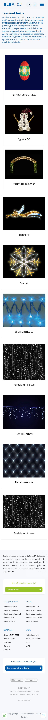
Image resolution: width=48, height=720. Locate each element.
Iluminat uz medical (34, 614)
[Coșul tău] (43, 715)
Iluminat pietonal (11, 610)
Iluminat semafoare (34, 617)
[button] (41, 4)
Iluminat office (10, 617)
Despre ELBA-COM (11, 635)
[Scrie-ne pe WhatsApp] (4, 715)
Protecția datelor (32, 635)
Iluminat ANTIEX (32, 606)
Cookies (39, 714)
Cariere (7, 646)
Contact (24, 717)
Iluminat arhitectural (12, 614)
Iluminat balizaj (32, 621)
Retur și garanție (12, 714)
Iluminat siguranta (33, 610)
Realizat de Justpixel (24, 700)
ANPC (28, 646)
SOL (27, 642)
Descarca (7, 642)
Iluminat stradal (10, 606)
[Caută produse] (28, 4)
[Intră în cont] (35, 4)
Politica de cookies (33, 638)
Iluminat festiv (10, 621)
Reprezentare (9, 638)
